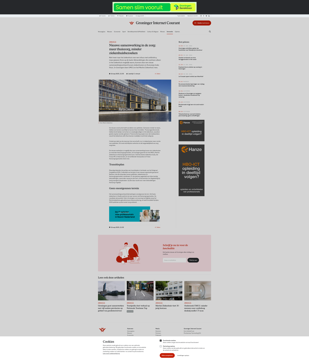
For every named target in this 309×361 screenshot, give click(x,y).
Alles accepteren (167, 355)
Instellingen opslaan (183, 355)
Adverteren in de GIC (192, 16)
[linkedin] (209, 15)
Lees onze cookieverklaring (111, 353)
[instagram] (201, 15)
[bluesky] (206, 15)
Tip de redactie (181, 16)
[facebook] (203, 15)
